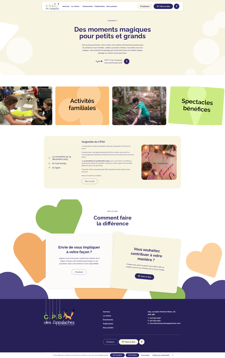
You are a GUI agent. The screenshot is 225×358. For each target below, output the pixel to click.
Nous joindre (112, 6)
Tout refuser (132, 355)
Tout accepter (117, 355)
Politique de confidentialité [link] (160, 355)
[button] (163, 6)
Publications (100, 6)
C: (164, 323)
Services (65, 6)
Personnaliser (145, 355)
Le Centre (107, 316)
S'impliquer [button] (145, 6)
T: (154, 318)
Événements (88, 6)
